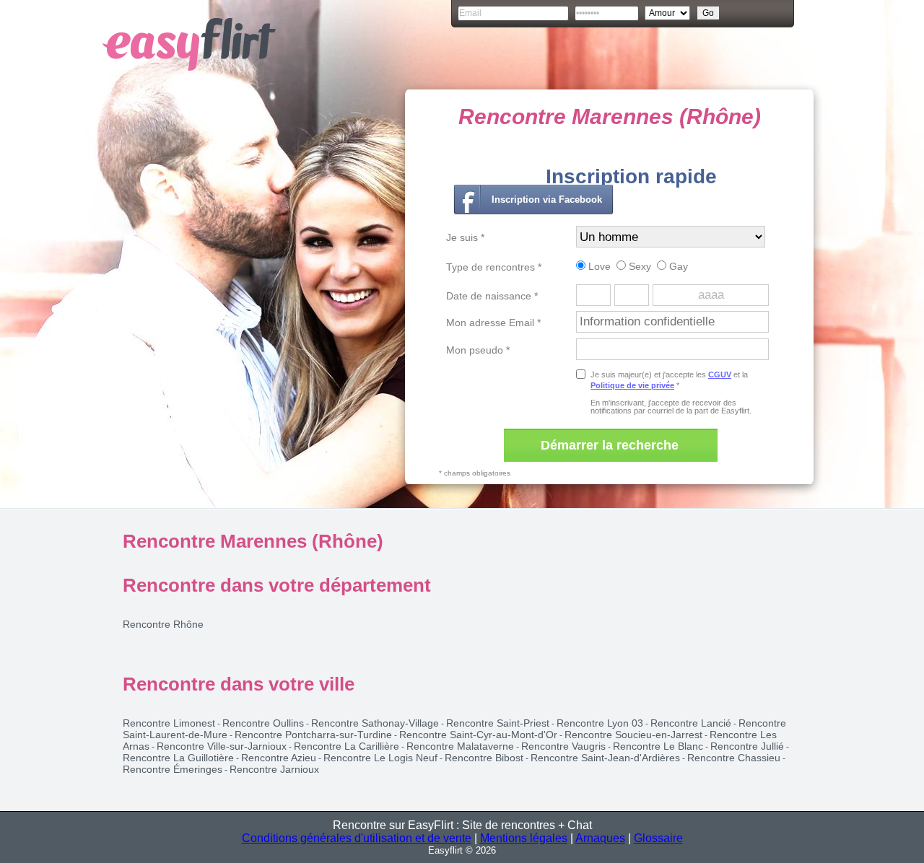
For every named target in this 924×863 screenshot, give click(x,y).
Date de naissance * (492, 296)
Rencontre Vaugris (563, 746)
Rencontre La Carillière (346, 746)
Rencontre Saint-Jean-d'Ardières (605, 757)
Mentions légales (523, 838)
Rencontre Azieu (278, 757)
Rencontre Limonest (169, 723)
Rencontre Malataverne (460, 746)
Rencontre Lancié (690, 723)
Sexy (638, 266)
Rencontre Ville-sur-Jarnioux (222, 746)
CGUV (719, 374)
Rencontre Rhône (163, 624)
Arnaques (600, 838)
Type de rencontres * (493, 267)
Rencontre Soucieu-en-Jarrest (633, 734)
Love (598, 266)
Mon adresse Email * (493, 322)
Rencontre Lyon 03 (600, 723)
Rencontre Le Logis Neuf (380, 757)
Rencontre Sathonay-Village (375, 723)
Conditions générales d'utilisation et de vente (356, 838)
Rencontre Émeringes (172, 769)
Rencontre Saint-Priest (497, 723)
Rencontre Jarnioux (274, 769)
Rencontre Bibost (484, 757)
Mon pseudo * (478, 350)
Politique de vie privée (632, 385)
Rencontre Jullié (747, 746)
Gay (677, 266)
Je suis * (465, 237)
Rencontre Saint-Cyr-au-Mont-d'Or (478, 734)
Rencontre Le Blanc (658, 746)
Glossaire (658, 838)
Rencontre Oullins (263, 723)
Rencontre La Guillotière (178, 757)
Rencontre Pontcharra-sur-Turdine (313, 734)
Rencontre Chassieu (733, 757)
